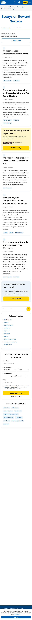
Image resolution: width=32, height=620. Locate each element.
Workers (5, 232)
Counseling (19, 417)
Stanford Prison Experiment (11, 414)
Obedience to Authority (10, 342)
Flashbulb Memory (8, 417)
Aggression (7, 331)
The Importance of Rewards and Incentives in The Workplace (15, 245)
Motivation (16, 120)
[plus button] (27, 376)
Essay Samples (11, 7)
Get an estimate (16, 393)
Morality (6, 322)
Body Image (15, 408)
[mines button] (4, 376)
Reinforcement (8, 345)
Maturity (6, 336)
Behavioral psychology (8, 9)
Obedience (7, 421)
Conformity (7, 328)
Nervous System (7, 120)
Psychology (20, 7)
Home (3, 7)
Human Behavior (8, 325)
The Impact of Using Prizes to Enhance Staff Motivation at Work (15, 161)
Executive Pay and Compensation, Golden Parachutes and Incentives (15, 200)
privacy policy (14, 387)
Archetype (7, 333)
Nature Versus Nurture (10, 339)
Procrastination (8, 319)
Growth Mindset (8, 411)
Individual (6, 424)
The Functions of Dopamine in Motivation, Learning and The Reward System (16, 93)
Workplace (16, 277)
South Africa (16, 80)
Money (11, 232)
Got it (16, 617)
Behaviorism (17, 411)
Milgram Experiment (17, 421)
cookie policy (17, 614)
